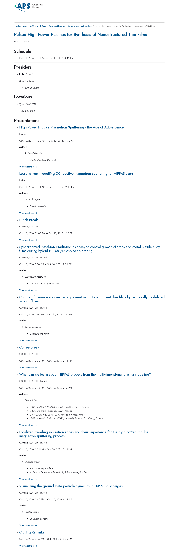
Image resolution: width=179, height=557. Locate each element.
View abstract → (28, 166)
